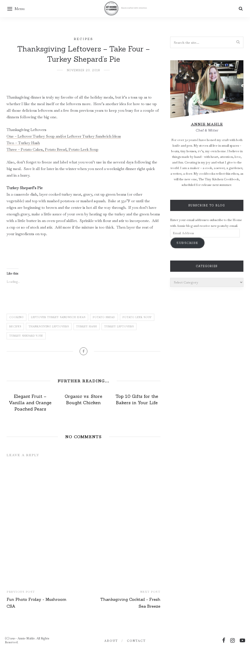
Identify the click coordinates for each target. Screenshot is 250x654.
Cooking (16, 317)
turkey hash (86, 326)
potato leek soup (137, 317)
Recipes (83, 39)
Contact (136, 641)
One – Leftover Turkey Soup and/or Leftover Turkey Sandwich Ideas (64, 136)
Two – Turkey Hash (23, 143)
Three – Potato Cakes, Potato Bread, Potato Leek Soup (52, 149)
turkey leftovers (119, 326)
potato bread (104, 317)
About (111, 641)
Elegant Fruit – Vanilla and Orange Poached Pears (30, 402)
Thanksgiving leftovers (49, 326)
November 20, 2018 (83, 70)
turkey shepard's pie (26, 335)
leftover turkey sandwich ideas (58, 317)
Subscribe (187, 243)
